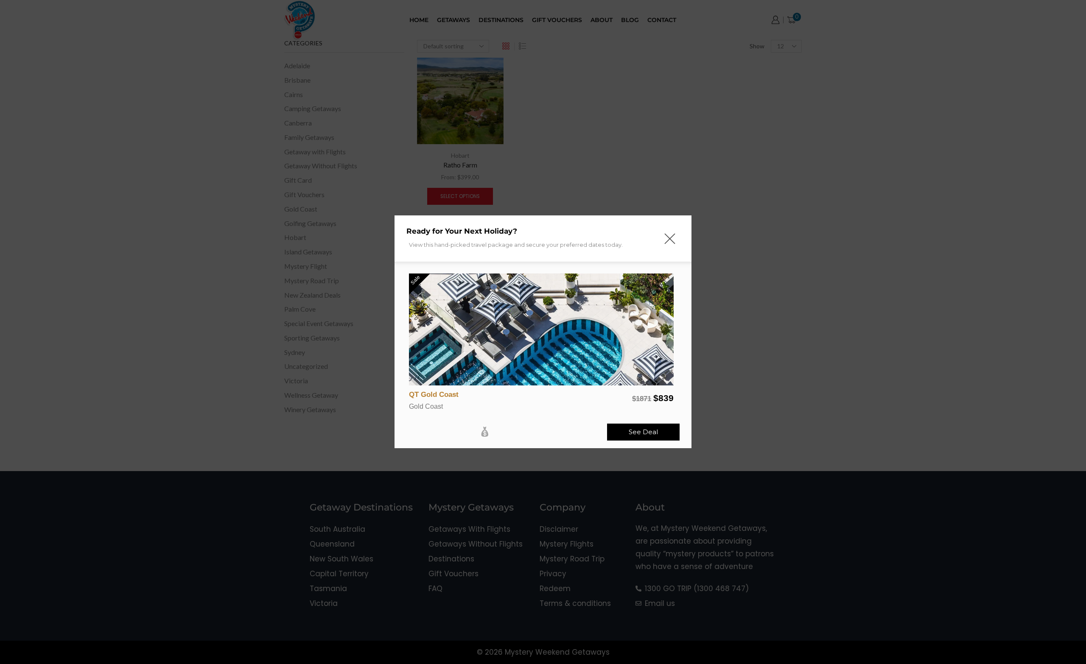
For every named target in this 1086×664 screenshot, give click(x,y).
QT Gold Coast (434, 394)
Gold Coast (426, 406)
